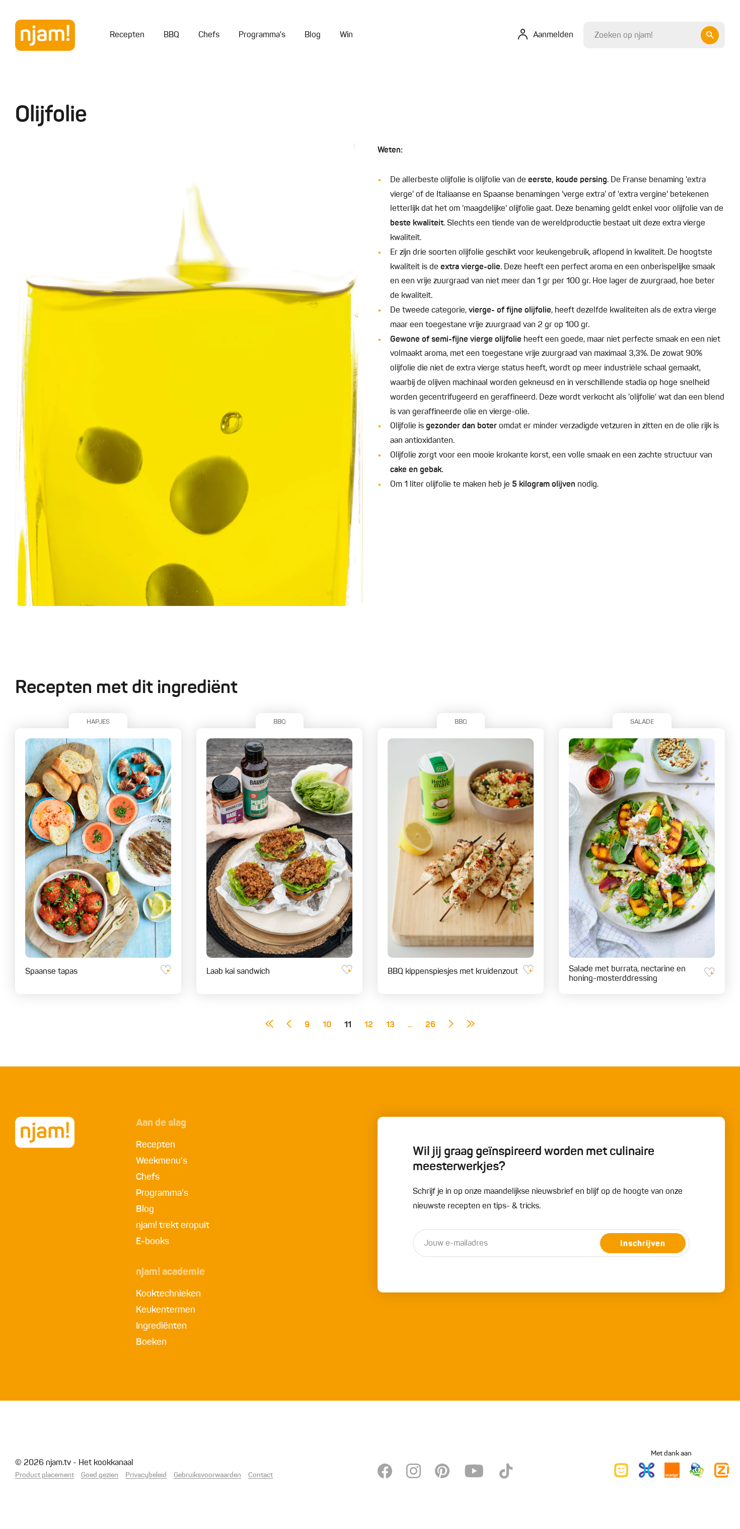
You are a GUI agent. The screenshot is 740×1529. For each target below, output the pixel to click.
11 (347, 1025)
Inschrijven (642, 1244)
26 (430, 1025)
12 (368, 1025)
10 (327, 1025)
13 (390, 1025)
